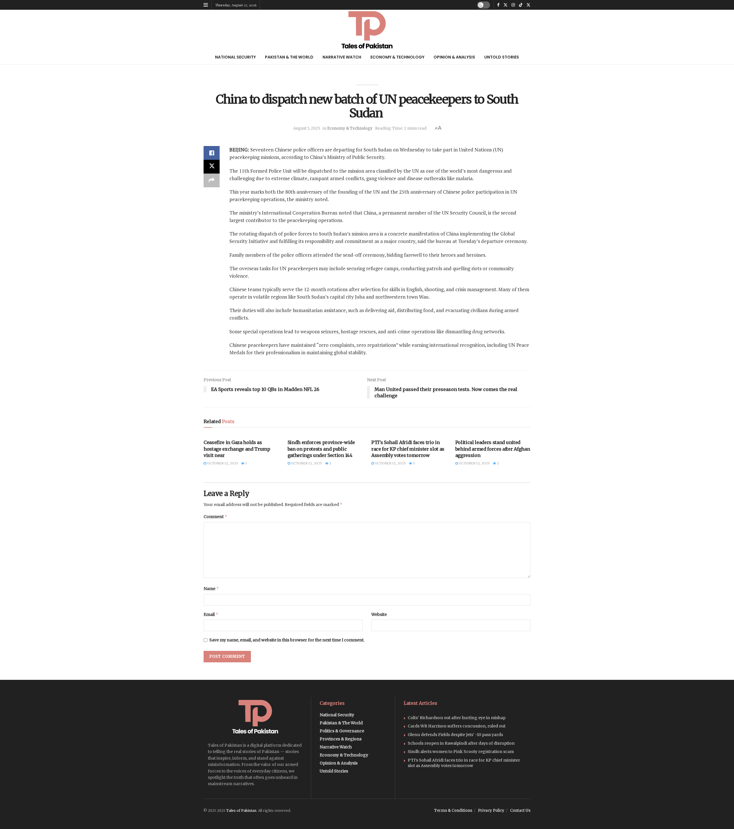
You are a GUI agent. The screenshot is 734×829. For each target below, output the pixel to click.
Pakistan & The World (289, 57)
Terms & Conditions (453, 810)
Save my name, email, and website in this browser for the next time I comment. (286, 640)
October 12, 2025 (222, 463)
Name (211, 588)
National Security (235, 57)
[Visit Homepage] (367, 29)
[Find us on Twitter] (505, 5)
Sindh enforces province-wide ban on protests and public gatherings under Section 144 (321, 448)
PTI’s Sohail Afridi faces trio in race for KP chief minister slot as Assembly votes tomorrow (407, 448)
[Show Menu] (206, 5)
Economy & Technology (397, 57)
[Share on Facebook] (212, 153)
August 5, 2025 (306, 128)
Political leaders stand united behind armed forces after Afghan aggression (492, 448)
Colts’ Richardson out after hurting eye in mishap (456, 717)
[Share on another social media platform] (212, 180)
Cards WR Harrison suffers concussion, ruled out (456, 726)
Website (379, 614)
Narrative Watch (342, 57)
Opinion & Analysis (454, 57)
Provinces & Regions (341, 739)
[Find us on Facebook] (498, 5)
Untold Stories (501, 57)
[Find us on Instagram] (513, 5)
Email (211, 614)
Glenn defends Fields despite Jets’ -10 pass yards (455, 734)
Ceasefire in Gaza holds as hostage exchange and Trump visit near (237, 448)
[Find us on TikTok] (520, 5)
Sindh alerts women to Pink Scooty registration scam (461, 751)
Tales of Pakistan (241, 810)
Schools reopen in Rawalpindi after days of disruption (461, 743)
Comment (215, 516)
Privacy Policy (491, 810)
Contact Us (520, 810)
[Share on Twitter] (212, 167)
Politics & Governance (342, 730)
